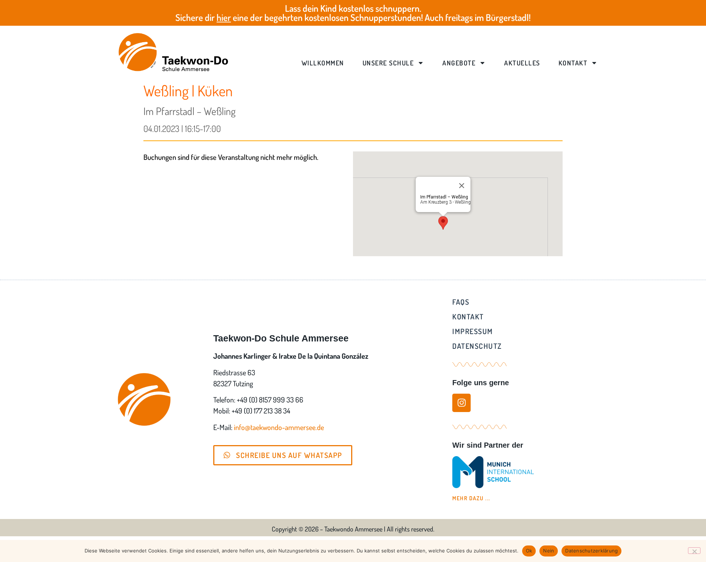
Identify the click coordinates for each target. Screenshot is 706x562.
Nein (548, 551)
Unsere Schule (388, 63)
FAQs (460, 302)
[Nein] (694, 550)
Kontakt (573, 63)
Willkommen (323, 63)
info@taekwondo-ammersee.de (279, 427)
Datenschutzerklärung (591, 551)
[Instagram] (461, 403)
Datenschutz (477, 346)
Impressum (472, 331)
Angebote (458, 63)
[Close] (462, 185)
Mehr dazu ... (471, 498)
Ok (529, 551)
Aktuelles (522, 63)
